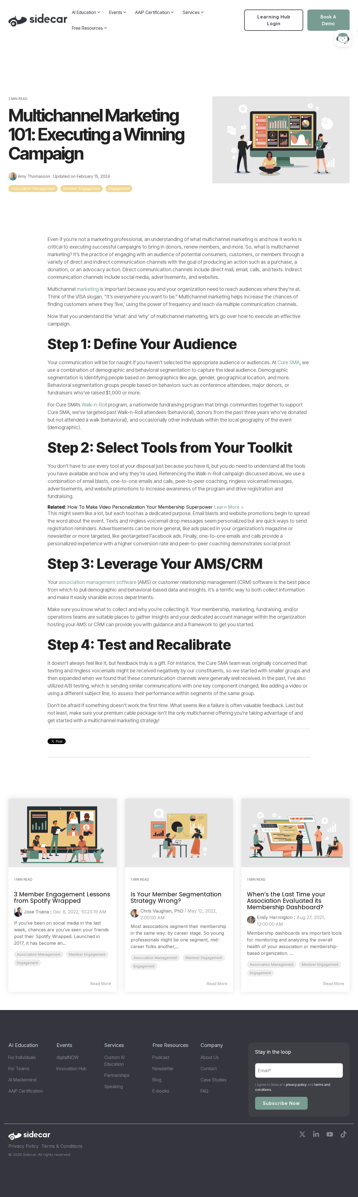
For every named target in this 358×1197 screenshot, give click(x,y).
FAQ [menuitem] (204, 1091)
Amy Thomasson (34, 176)
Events (115, 12)
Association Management (33, 188)
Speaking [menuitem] (113, 1086)
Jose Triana (36, 912)
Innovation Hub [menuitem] (71, 1068)
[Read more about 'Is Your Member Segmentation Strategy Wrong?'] (179, 833)
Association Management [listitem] (38, 954)
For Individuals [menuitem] (22, 1057)
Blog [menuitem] (156, 1080)
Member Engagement (81, 188)
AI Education (84, 12)
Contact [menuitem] (209, 1068)
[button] (303, 1135)
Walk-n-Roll (94, 405)
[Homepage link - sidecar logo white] (29, 1137)
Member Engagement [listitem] (87, 954)
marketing (88, 289)
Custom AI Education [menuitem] (115, 1061)
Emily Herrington (275, 917)
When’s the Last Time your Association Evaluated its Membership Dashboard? (286, 900)
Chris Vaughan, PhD (161, 911)
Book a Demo (328, 20)
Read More (100, 983)
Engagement (118, 188)
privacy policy (296, 1085)
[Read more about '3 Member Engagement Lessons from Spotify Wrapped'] (62, 833)
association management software (97, 582)
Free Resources (87, 28)
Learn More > (229, 507)
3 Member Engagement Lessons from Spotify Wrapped (62, 897)
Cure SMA (288, 362)
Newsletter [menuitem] (163, 1068)
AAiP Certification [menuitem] (25, 1091)
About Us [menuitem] (210, 1057)
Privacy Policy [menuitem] (23, 1146)
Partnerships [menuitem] (116, 1075)
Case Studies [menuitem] (214, 1080)
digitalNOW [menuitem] (67, 1057)
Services (191, 12)
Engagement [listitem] (27, 963)
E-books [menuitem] (160, 1091)
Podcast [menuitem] (160, 1057)
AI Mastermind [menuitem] (22, 1080)
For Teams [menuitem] (18, 1068)
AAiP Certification (152, 12)
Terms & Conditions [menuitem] (62, 1146)
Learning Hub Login (273, 20)
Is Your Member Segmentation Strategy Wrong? (176, 897)
